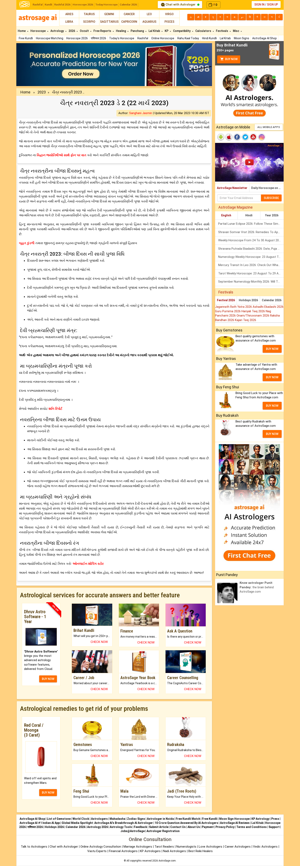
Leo (149, 14)
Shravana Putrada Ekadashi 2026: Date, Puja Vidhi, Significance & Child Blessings (251, 248)
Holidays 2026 (248, 300)
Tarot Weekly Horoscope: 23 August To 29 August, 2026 (251, 273)
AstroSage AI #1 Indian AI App (40, 822)
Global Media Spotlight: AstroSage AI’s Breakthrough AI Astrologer (107, 822)
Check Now (99, 642)
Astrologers (99, 818)
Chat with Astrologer (180, 4)
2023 (42, 92)
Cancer (129, 14)
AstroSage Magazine (235, 207)
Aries (69, 14)
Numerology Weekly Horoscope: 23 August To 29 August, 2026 (251, 257)
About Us (194, 827)
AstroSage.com (167, 860)
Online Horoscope (162, 38)
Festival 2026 (226, 300)
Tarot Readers (164, 846)
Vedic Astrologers (265, 846)
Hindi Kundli (209, 38)
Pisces (169, 21)
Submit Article (158, 827)
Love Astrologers (210, 846)
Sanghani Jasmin (140, 113)
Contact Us (178, 827)
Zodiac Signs (136, 818)
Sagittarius (109, 21)
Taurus (89, 14)
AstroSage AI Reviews (235, 822)
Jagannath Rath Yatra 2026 (234, 307)
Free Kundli (26, 38)
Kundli (48, 4)
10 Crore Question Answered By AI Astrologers (186, 822)
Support (274, 827)
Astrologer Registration (163, 831)
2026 (72, 31)
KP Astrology (260, 818)
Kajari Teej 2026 (245, 320)
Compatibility (182, 31)
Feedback (140, 827)
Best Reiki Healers (200, 851)
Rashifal (37, 4)
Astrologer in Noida (160, 818)
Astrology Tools (121, 827)
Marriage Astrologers (138, 846)
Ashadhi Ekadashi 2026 (268, 307)
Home (22, 31)
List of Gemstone (59, 818)
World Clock (80, 818)
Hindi (248, 215)
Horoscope (38, 31)
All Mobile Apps (268, 127)
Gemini (109, 14)
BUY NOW (48, 679)
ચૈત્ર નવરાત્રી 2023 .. (68, 92)
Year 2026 (271, 215)
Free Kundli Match (188, 818)
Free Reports (102, 31)
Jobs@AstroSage (132, 831)
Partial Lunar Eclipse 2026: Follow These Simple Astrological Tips (251, 224)
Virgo (169, 14)
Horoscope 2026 (83, 4)
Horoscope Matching (49, 38)
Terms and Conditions (251, 827)
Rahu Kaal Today (188, 38)
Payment (208, 827)
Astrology (57, 31)
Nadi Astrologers (174, 851)
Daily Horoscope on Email (267, 188)
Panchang (137, 31)
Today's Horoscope (121, 38)
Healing (121, 31)
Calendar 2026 (128, 4)
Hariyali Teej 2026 (253, 311)
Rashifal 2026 (62, 4)
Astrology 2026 (97, 827)
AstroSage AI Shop (264, 38)
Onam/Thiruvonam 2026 (253, 315)
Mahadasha (117, 818)
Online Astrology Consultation (101, 846)
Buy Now (231, 59)
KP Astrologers (150, 851)
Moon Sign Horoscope (234, 818)
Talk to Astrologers (34, 846)
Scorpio (89, 21)
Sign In (259, 4)
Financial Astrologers (123, 851)
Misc (236, 31)
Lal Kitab (225, 38)
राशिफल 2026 (98, 38)
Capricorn (129, 21)
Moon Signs (241, 38)
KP (167, 31)
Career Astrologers (238, 846)
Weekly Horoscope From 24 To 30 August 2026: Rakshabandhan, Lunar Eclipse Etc (251, 240)
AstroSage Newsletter (232, 188)
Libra (69, 21)
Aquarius (149, 21)
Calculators (203, 31)
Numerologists (186, 846)
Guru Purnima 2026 (228, 311)
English (226, 215)
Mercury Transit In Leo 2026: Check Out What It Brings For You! (251, 265)
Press (275, 818)
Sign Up (272, 4)
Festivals (222, 31)
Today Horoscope (106, 4)
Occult (84, 31)
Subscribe (271, 198)
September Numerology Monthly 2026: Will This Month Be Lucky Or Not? (251, 281)
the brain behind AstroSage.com (257, 587)
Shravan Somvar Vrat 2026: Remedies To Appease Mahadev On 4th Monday (251, 232)
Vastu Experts (97, 851)
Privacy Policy (225, 827)
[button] (31, 64)
